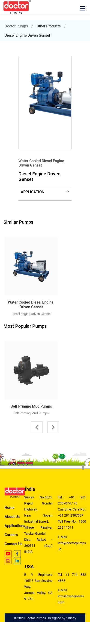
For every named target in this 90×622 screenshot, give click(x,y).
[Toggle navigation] (82, 9)
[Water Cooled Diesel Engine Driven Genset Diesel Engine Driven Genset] (7, 234)
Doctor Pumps (16, 26)
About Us (12, 516)
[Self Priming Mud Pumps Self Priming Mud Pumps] (7, 338)
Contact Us (13, 544)
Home (10, 507)
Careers (11, 535)
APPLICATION (32, 192)
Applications (15, 526)
